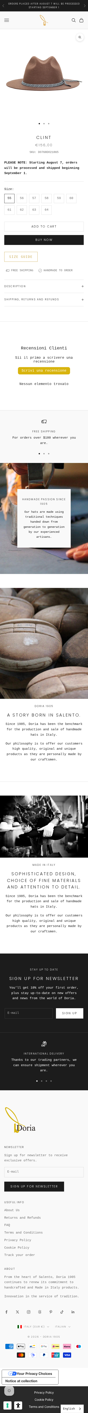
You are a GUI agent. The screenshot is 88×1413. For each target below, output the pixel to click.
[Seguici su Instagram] (28, 1312)
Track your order (19, 1255)
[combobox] (72, 1409)
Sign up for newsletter (34, 1186)
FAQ (7, 1225)
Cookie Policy (16, 1248)
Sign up (69, 1013)
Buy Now (44, 240)
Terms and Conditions (23, 1233)
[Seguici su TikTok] (62, 1312)
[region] (44, 432)
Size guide (21, 257)
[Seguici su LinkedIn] (73, 1312)
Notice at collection (21, 1381)
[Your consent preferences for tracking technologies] (7, 1405)
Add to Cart (44, 226)
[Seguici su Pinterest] (51, 1312)
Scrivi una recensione (44, 371)
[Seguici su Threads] (40, 1312)
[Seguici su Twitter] (17, 1312)
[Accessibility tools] (18, 1405)
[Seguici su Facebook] (6, 1312)
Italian (60, 1326)
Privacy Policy (17, 1240)
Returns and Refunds (22, 1218)
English (69, 1408)
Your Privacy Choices (34, 1373)
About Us (12, 1210)
